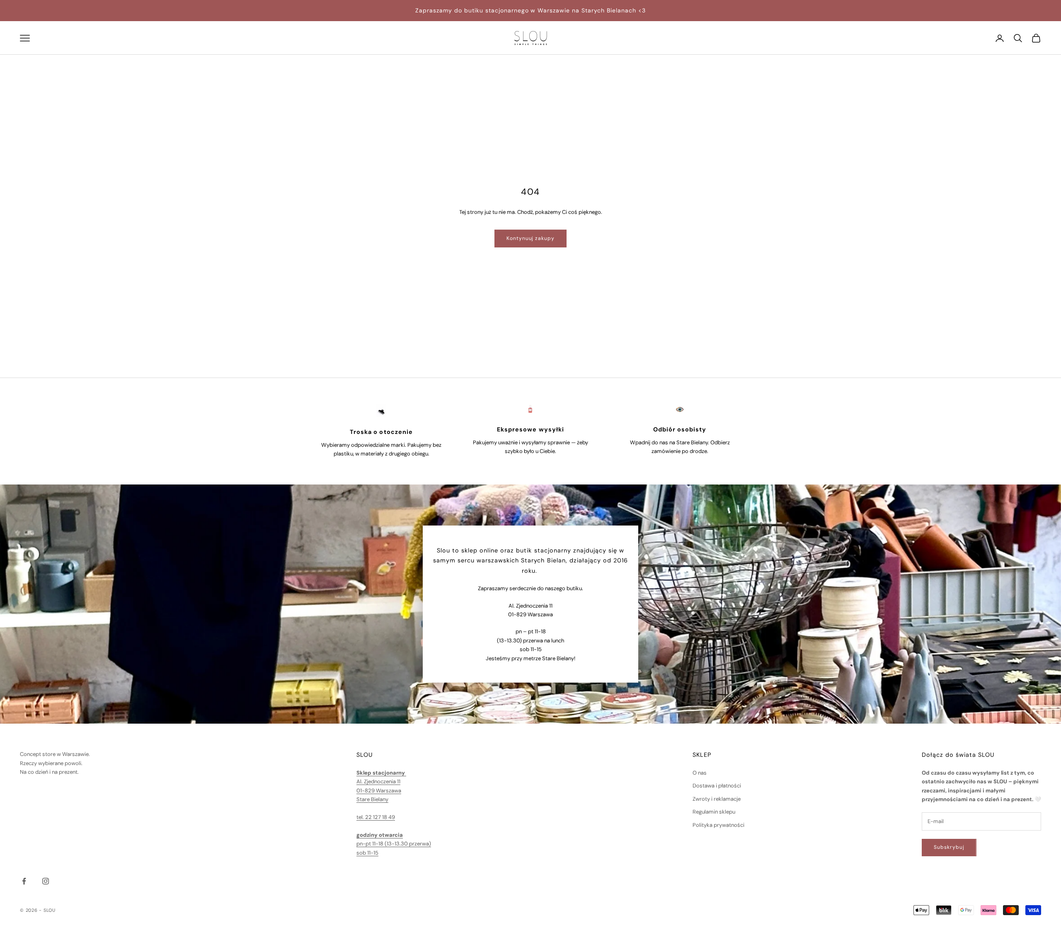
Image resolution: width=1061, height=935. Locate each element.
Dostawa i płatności (717, 785)
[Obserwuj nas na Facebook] (24, 881)
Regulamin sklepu (714, 811)
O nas (700, 772)
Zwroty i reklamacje (717, 798)
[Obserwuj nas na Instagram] (45, 881)
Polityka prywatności (718, 824)
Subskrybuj (949, 847)
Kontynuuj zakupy (530, 238)
